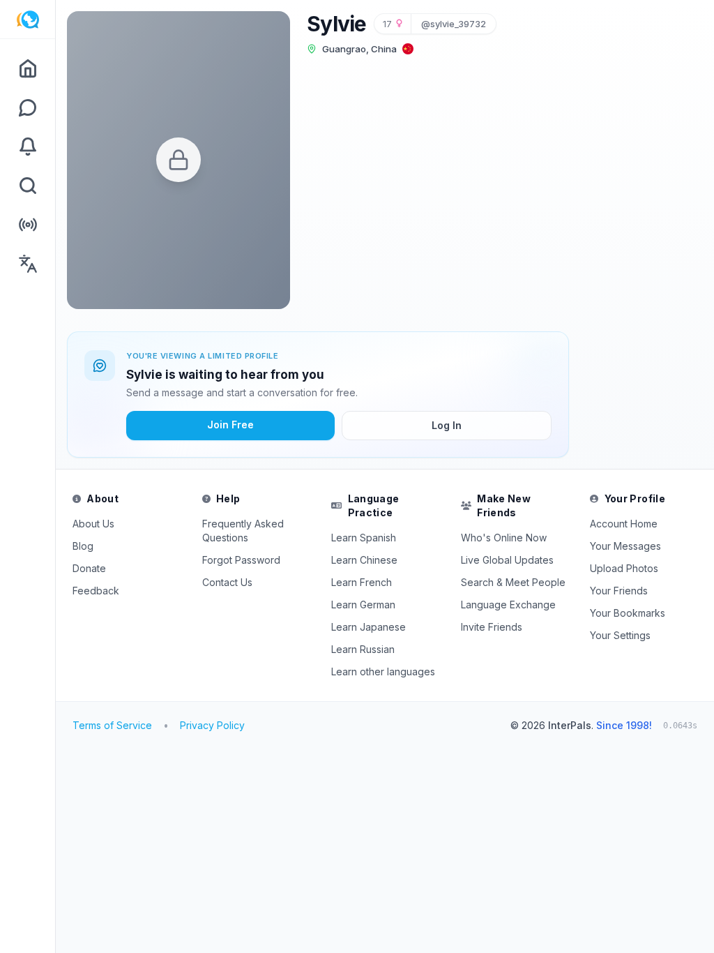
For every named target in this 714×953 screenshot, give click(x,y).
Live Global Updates (507, 560)
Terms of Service (112, 725)
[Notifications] (27, 146)
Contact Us (227, 582)
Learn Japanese (368, 627)
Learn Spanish (363, 537)
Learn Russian (363, 649)
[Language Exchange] (27, 264)
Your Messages (625, 546)
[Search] (27, 185)
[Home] (27, 68)
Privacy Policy (212, 725)
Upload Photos (624, 568)
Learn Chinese (364, 560)
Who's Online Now (504, 537)
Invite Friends (491, 627)
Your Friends (619, 590)
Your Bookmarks (627, 613)
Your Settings (620, 635)
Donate (89, 568)
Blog (83, 546)
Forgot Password (241, 560)
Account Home (624, 524)
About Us (93, 524)
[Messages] (27, 107)
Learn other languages (383, 671)
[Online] (27, 225)
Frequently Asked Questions (243, 530)
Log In (447, 425)
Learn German (363, 604)
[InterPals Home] (27, 19)
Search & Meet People (513, 582)
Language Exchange (508, 604)
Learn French (361, 582)
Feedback (96, 590)
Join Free (230, 424)
